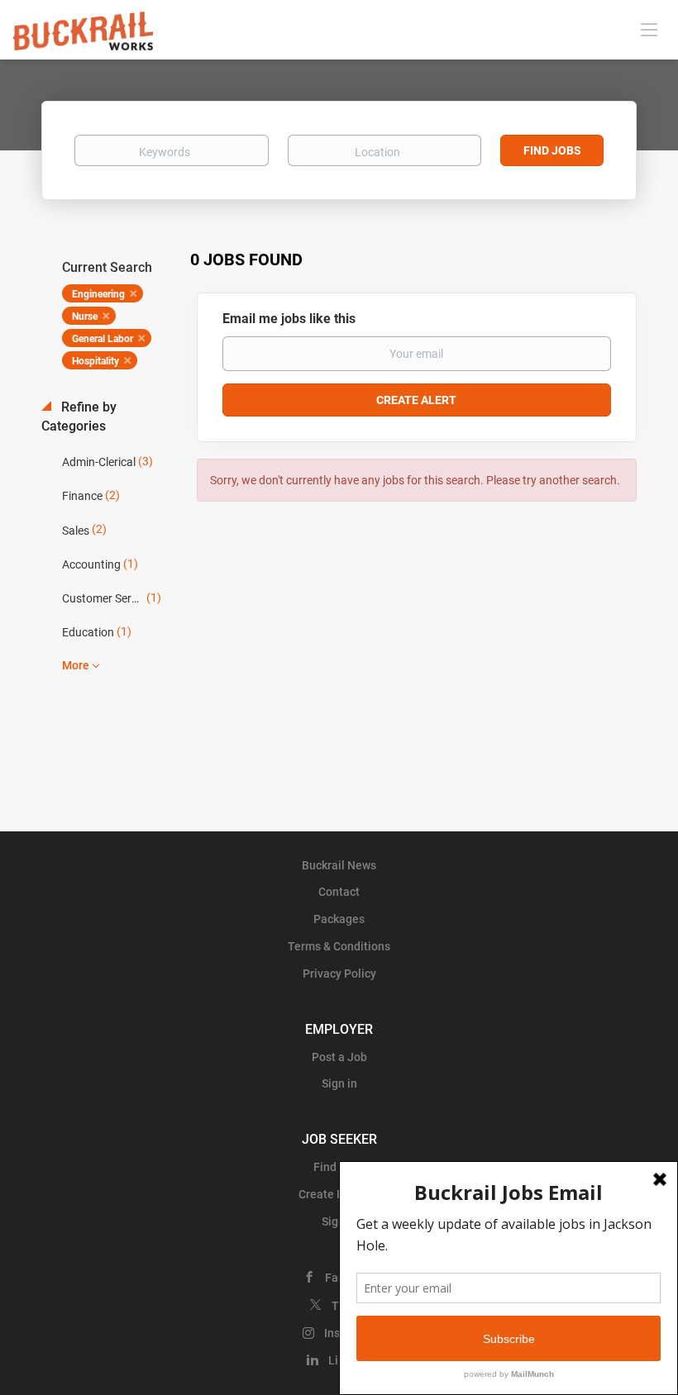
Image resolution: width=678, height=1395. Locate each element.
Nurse (85, 316)
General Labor (102, 339)
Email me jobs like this (289, 318)
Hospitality (95, 361)
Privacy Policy (339, 973)
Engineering (98, 294)
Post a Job (339, 1057)
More (75, 665)
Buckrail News (339, 865)
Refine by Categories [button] (79, 416)
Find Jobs (552, 150)
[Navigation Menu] (649, 29)
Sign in (339, 1083)
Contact (339, 891)
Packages (339, 919)
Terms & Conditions (339, 946)
